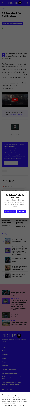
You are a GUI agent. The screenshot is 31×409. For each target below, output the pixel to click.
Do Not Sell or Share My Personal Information (15, 406)
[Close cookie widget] (28, 394)
